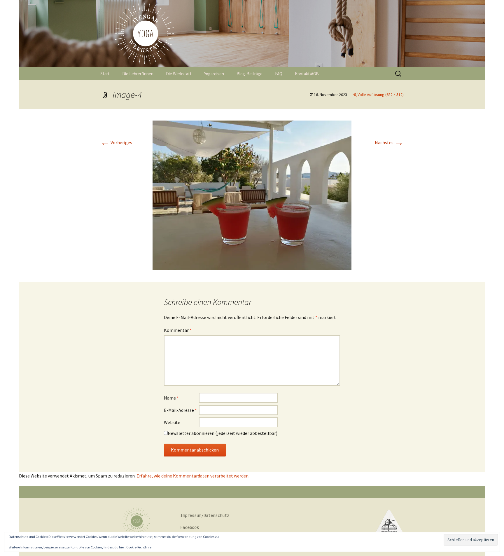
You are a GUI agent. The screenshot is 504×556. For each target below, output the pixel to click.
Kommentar (178, 330)
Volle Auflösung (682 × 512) (381, 94)
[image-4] (252, 195)
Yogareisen (214, 73)
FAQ (278, 73)
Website (172, 422)
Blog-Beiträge (249, 73)
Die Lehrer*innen (137, 73)
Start (105, 73)
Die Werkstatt (179, 73)
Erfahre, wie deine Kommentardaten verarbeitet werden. (192, 476)
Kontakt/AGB (307, 73)
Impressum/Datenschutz (204, 515)
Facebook (189, 527)
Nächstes (389, 142)
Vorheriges (116, 142)
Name (171, 398)
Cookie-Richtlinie (138, 547)
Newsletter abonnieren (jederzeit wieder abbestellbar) (222, 433)
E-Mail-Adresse (180, 410)
